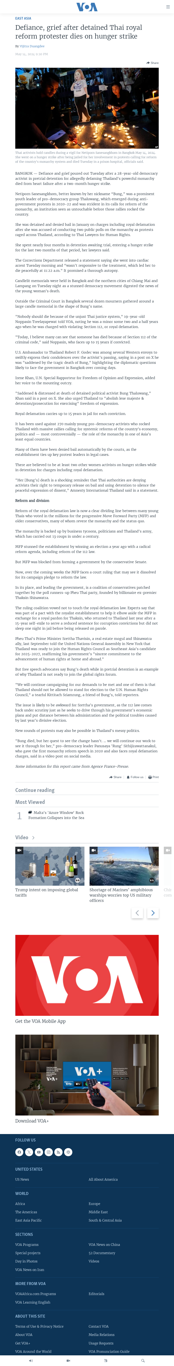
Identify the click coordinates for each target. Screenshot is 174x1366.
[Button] (152, 62)
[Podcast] (68, 1152)
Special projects (28, 1253)
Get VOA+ (22, 1343)
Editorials (96, 1294)
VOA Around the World (33, 1352)
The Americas (26, 1212)
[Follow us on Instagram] (49, 1152)
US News (22, 1180)
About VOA (23, 1335)
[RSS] (58, 1152)
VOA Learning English (32, 1302)
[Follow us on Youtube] (39, 1152)
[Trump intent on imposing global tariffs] (49, 866)
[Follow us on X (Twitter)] (29, 1152)
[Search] (143, 1360)
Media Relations (102, 1335)
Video (21, 838)
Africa (20, 1204)
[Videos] (68, 1360)
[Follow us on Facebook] (19, 1152)
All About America (103, 1180)
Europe (94, 1204)
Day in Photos (26, 1261)
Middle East (98, 1212)
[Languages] (105, 1360)
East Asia (23, 18)
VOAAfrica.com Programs (35, 1294)
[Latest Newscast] (31, 1360)
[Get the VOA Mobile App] (87, 975)
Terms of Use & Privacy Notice (39, 1326)
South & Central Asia (105, 1221)
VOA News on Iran (29, 1270)
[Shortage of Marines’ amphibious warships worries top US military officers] (124, 866)
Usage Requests (101, 1343)
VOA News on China (104, 1245)
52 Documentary (102, 1253)
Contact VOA (99, 1326)
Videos (94, 1261)
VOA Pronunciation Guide (109, 1352)
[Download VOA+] (87, 1075)
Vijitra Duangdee (32, 46)
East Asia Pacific (28, 1221)
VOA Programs (27, 1245)
